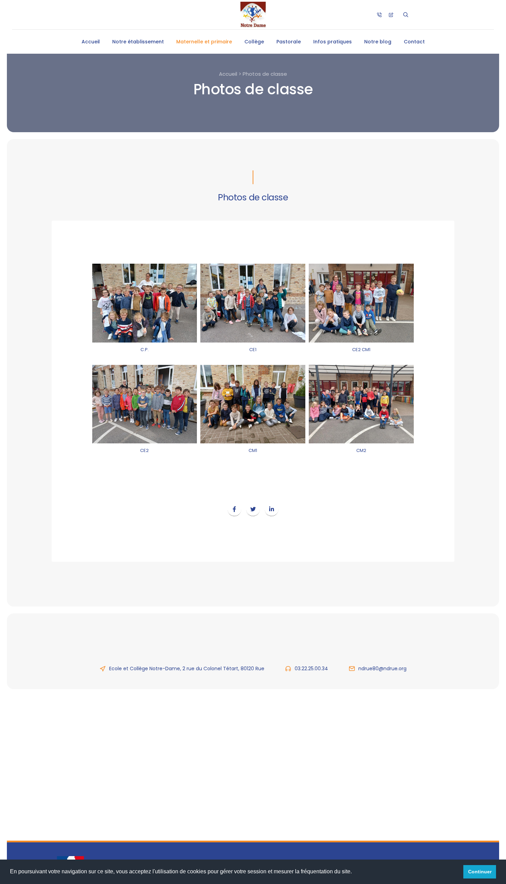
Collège (254, 41)
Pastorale (288, 41)
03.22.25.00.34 (311, 668)
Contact (414, 41)
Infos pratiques (332, 41)
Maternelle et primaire (204, 41)
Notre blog (377, 41)
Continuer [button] (480, 871)
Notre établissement (138, 41)
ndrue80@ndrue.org (382, 668)
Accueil (91, 41)
